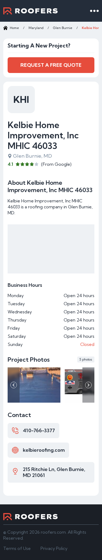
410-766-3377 (39, 430)
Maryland (36, 28)
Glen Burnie (62, 28)
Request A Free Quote (51, 65)
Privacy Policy (54, 548)
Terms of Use (17, 548)
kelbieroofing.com (44, 450)
